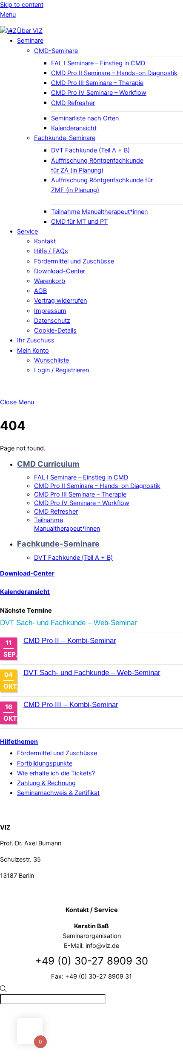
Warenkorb (49, 281)
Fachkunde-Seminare (64, 138)
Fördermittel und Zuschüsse (74, 261)
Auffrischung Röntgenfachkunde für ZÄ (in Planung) (97, 165)
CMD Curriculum (48, 463)
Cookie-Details (55, 330)
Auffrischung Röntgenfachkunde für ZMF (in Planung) (102, 185)
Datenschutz (52, 320)
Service (27, 231)
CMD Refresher (73, 102)
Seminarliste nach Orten (85, 118)
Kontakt (45, 241)
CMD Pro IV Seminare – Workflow (98, 92)
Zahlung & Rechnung (46, 783)
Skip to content (21, 5)
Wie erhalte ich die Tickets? (56, 773)
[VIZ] (8, 31)
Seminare (30, 40)
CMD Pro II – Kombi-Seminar (69, 641)
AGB (40, 291)
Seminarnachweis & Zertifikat (58, 793)
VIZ (12, 1036)
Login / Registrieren (61, 370)
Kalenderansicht (74, 128)
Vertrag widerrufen (60, 300)
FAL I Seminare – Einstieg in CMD (98, 63)
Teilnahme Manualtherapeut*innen (99, 211)
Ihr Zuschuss (35, 340)
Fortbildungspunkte (44, 763)
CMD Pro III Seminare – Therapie (97, 83)
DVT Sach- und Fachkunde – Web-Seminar (68, 623)
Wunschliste (51, 360)
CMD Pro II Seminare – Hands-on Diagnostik (114, 73)
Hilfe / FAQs (51, 251)
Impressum (50, 311)
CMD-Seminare (56, 50)
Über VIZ (30, 31)
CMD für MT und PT (79, 221)
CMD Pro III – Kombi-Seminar (70, 705)
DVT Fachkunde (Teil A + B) (90, 150)
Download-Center (59, 271)
